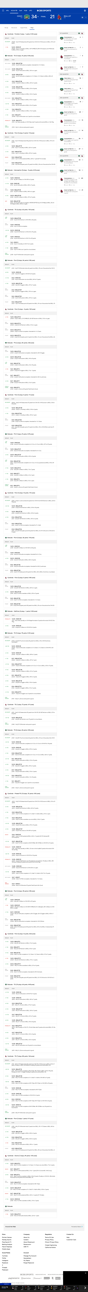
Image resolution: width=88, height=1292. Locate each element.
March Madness (7, 1247)
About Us (26, 1237)
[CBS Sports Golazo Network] (58, 1274)
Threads (4, 1267)
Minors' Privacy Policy (51, 1242)
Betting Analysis (7, 1244)
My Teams (27, 1260)
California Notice (50, 1247)
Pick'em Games (7, 1237)
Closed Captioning (51, 1245)
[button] (3, 10)
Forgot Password (29, 1263)
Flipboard (5, 1270)
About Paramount (29, 1242)
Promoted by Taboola (76, 1226)
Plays (32, 28)
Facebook (5, 1263)
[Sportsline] (26, 1278)
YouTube (5, 1256)
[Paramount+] (37, 1278)
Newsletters (27, 1258)
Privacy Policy (49, 1240)
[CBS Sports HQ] (41, 1274)
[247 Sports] (13, 1278)
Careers (26, 1240)
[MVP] (57, 1278)
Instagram (5, 1260)
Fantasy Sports (6, 1240)
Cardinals (10, 34)
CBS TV (26, 1247)
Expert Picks (23, 28)
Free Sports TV (6, 1242)
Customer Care (71, 1240)
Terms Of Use (49, 1237)
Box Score (14, 28)
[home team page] (59, 17)
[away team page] (27, 17)
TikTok (4, 1258)
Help (68, 1237)
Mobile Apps (6, 1249)
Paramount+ (27, 1244)
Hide (5, 1284)
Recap (6, 28)
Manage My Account (30, 1256)
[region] (75, 1278)
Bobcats (10, 56)
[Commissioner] (48, 1278)
